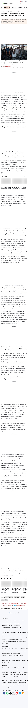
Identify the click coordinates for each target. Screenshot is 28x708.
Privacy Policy (20, 680)
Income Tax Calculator (6, 648)
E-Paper (14, 7)
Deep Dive (4, 639)
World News (7, 7)
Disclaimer (4, 682)
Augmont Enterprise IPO (16, 634)
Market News (17, 667)
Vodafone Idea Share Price (16, 627)
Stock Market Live (5, 632)
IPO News (23, 667)
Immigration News (13, 670)
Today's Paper (4, 680)
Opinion (11, 674)
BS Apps (8, 687)
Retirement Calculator (20, 651)
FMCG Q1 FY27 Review (17, 639)
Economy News (23, 674)
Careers (3, 687)
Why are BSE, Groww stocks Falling (19, 641)
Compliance (4, 684)
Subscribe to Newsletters (16, 660)
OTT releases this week (6, 634)
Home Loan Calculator (15, 653)
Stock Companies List (6, 660)
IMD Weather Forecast (6, 637)
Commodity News (5, 670)
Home (2, 7)
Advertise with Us (17, 684)
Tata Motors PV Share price (7, 625)
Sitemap (23, 684)
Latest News (4, 667)
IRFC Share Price (16, 623)
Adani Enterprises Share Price (18, 620)
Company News (11, 667)
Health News (16, 674)
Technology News (13, 672)
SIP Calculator (12, 651)
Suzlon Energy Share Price (7, 620)
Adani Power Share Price (6, 623)
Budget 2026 (16, 676)
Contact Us (10, 684)
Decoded (20, 7)
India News (4, 676)
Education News (5, 674)
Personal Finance (5, 672)
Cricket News (20, 670)
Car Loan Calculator (6, 653)
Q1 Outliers (9, 639)
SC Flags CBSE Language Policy (8, 643)
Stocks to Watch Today (15, 632)
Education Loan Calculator (7, 655)
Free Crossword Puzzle (6, 662)
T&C (15, 680)
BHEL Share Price (17, 625)
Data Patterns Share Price (7, 641)
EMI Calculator (5, 651)
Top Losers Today (15, 637)
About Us (10, 680)
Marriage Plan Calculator (18, 655)
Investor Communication (12, 682)
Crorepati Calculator (16, 648)
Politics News (10, 676)
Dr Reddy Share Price (6, 627)
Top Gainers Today (23, 637)
